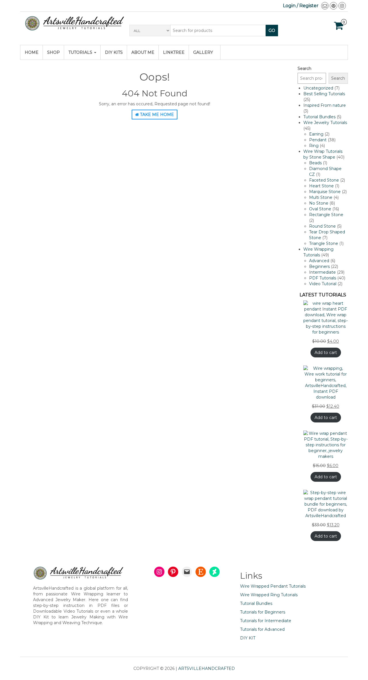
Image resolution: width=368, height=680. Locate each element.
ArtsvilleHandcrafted (206, 668)
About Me (142, 52)
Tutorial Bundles (256, 603)
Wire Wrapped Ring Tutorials (269, 594)
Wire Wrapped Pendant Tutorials (273, 586)
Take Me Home (156, 114)
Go (272, 30)
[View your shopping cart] (339, 27)
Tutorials (80, 52)
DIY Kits (114, 52)
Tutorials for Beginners (262, 612)
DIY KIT (247, 638)
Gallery (203, 52)
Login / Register (301, 5)
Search (304, 68)
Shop (53, 52)
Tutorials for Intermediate (265, 620)
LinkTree (174, 52)
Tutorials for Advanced (262, 629)
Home (32, 52)
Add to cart (326, 352)
